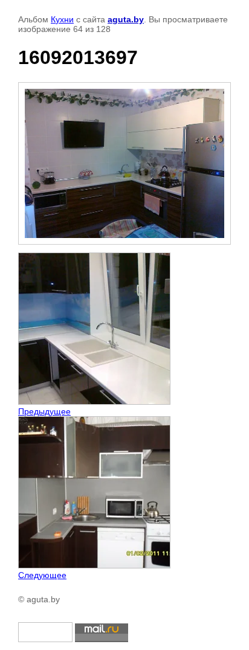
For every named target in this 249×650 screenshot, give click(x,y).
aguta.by (126, 19)
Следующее (42, 575)
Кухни (62, 19)
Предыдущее (44, 411)
